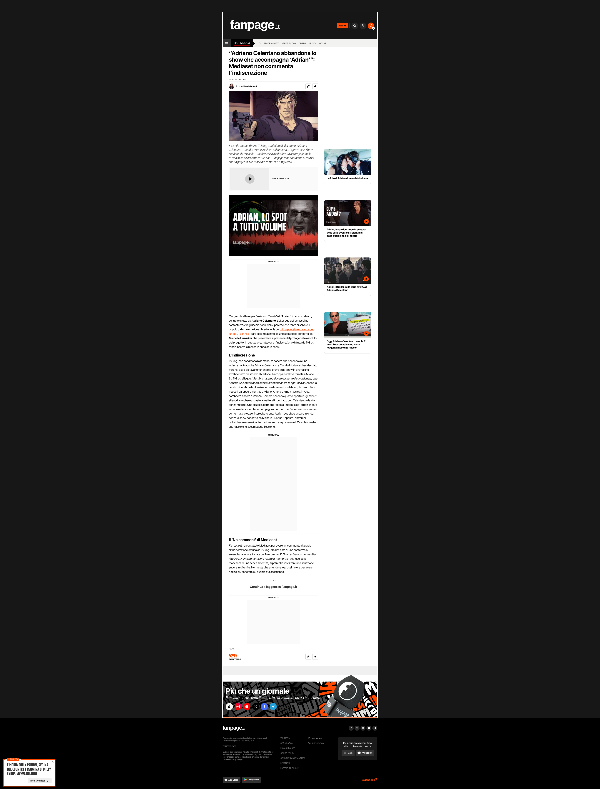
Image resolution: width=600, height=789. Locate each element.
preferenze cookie (289, 768)
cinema (302, 43)
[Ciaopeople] (369, 780)
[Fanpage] (234, 728)
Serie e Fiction (288, 43)
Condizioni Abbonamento (292, 758)
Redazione (285, 763)
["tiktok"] (229, 706)
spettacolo (242, 42)
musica (313, 43)
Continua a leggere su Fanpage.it (273, 587)
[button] (315, 86)
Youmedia (285, 738)
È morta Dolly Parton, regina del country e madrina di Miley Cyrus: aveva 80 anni (29, 769)
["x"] (255, 706)
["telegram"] (273, 706)
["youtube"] (246, 706)
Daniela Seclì (250, 86)
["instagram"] (238, 706)
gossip (322, 43)
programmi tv (271, 43)
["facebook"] (264, 706)
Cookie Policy (287, 753)
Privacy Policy (287, 748)
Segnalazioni (286, 743)
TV (260, 43)
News (231, 649)
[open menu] (227, 43)
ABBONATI (342, 26)
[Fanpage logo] (251, 25)
